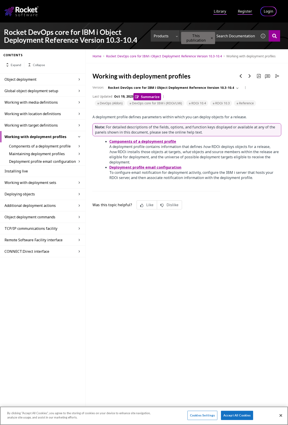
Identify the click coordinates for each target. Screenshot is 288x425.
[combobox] (218, 36)
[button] (212, 38)
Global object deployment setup (31, 90)
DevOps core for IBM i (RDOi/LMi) (157, 103)
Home (96, 56)
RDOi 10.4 (198, 103)
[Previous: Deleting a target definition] (240, 76)
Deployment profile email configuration (42, 161)
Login (268, 11)
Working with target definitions (31, 125)
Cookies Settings (202, 415)
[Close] (281, 415)
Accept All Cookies (237, 415)
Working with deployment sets (30, 182)
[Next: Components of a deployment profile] (249, 76)
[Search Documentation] (274, 36)
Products (161, 36)
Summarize (150, 96)
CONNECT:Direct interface (26, 251)
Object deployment (20, 79)
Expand (16, 65)
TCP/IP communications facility (30, 228)
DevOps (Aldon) (111, 103)
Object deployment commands (29, 217)
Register (245, 11)
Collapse (39, 65)
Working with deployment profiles (35, 136)
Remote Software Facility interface (33, 239)
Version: (98, 87)
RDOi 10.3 (222, 103)
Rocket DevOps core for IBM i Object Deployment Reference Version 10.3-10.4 (164, 56)
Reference (246, 103)
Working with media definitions (31, 102)
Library (220, 11)
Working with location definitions (32, 113)
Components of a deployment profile (40, 146)
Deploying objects (19, 194)
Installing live (16, 171)
